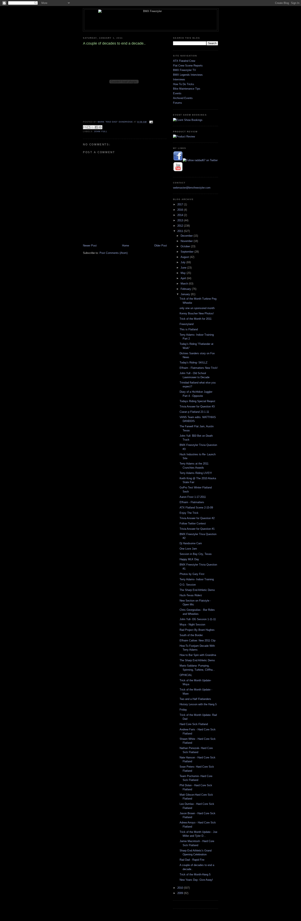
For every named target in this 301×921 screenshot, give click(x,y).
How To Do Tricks (183, 84)
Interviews (179, 79)
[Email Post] (150, 122)
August (185, 257)
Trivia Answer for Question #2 (197, 518)
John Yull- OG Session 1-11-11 (198, 619)
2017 (180, 204)
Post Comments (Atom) (114, 252)
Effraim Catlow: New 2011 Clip (197, 640)
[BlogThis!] (89, 127)
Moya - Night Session (192, 624)
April (184, 278)
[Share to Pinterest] (100, 127)
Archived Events (183, 98)
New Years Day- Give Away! (196, 879)
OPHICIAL (186, 675)
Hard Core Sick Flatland (194, 724)
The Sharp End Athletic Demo (197, 590)
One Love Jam (188, 548)
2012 (180, 225)
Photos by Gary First (192, 574)
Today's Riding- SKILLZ (193, 362)
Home (125, 245)
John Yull (100, 131)
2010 (180, 887)
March (185, 283)
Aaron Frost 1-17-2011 (193, 496)
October (186, 246)
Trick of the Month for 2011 (196, 318)
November (187, 241)
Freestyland (187, 324)
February (186, 288)
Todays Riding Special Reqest (197, 401)
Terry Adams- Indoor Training (197, 579)
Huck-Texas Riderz (191, 595)
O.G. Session (188, 584)
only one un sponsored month (197, 308)
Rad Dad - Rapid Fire (192, 859)
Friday (183, 709)
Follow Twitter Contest (193, 523)
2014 (180, 215)
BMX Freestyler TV (184, 70)
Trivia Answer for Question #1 (197, 528)
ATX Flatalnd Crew (184, 60)
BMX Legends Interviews (188, 74)
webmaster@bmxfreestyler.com (191, 187)
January (186, 294)
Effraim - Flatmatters (192, 502)
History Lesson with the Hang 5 (198, 704)
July (183, 262)
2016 (180, 209)
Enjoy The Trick (189, 512)
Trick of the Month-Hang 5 (195, 874)
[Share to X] (93, 127)
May (184, 272)
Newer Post (90, 245)
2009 (180, 893)
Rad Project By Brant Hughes (197, 629)
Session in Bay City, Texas (196, 554)
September (187, 251)
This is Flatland (189, 329)
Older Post (160, 245)
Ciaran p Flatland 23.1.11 (194, 411)
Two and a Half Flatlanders (195, 699)
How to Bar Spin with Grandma (198, 655)
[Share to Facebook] (96, 127)
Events (177, 93)
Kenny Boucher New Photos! (197, 313)
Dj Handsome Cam (191, 543)
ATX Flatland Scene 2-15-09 (196, 507)
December (187, 235)
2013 (180, 220)
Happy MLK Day (189, 559)
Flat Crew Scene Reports (188, 65)
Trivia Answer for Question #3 (197, 406)
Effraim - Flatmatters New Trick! (199, 367)
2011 (180, 231)
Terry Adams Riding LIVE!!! (196, 473)
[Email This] (85, 127)
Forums (177, 102)
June (184, 267)
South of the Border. (191, 635)
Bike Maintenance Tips (186, 88)
